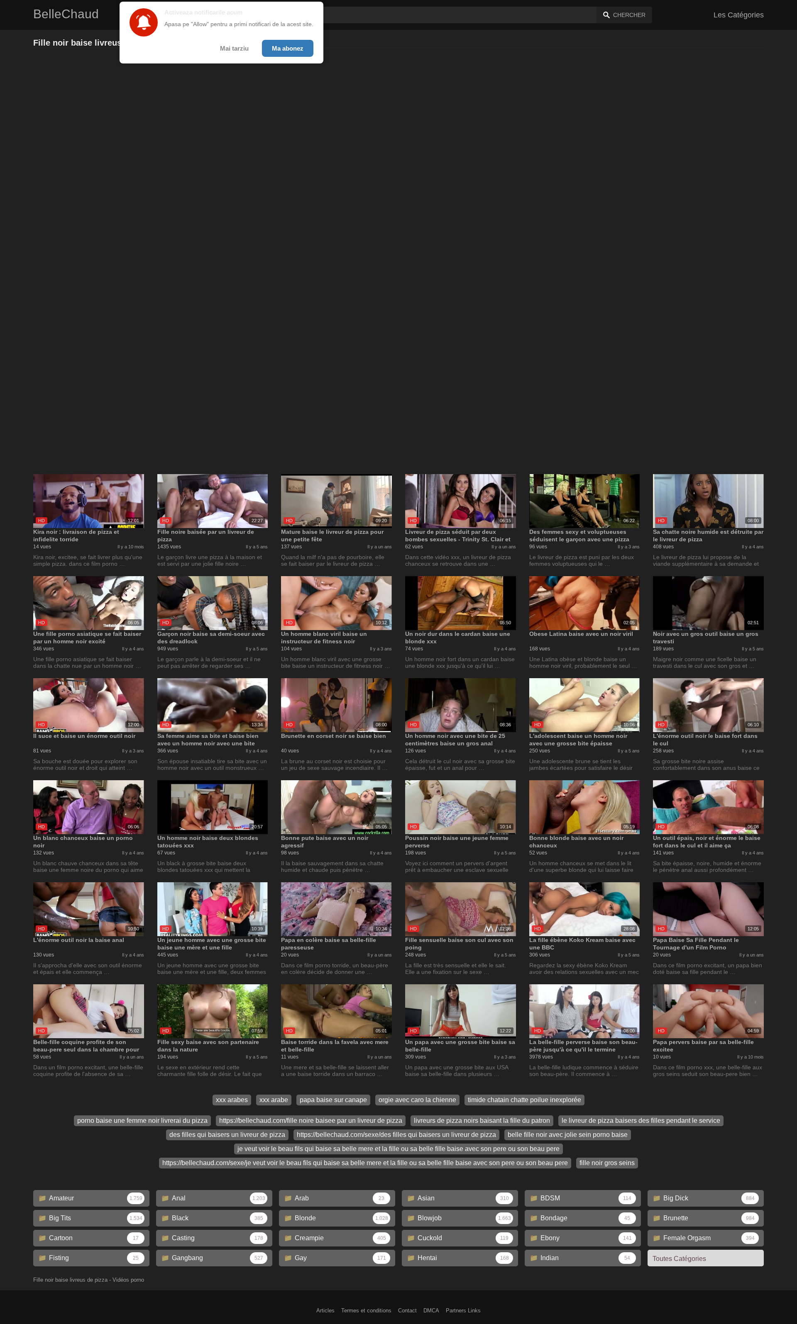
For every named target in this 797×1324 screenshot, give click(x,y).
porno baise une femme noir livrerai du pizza (142, 1120)
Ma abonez (287, 48)
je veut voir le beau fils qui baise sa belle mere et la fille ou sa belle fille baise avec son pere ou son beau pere (398, 1148)
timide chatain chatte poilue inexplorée (524, 1099)
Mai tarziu (234, 48)
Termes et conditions (366, 1310)
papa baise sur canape (333, 1099)
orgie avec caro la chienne (417, 1099)
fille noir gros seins (607, 1162)
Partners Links (463, 1310)
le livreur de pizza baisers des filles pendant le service (641, 1120)
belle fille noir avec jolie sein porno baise (568, 1134)
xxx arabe (273, 1099)
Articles (325, 1310)
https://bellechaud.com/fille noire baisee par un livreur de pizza (310, 1120)
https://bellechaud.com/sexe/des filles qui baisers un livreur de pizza (396, 1134)
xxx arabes (232, 1099)
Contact (407, 1310)
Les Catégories (739, 15)
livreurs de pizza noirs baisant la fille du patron (482, 1120)
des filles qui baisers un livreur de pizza (227, 1134)
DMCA (431, 1310)
